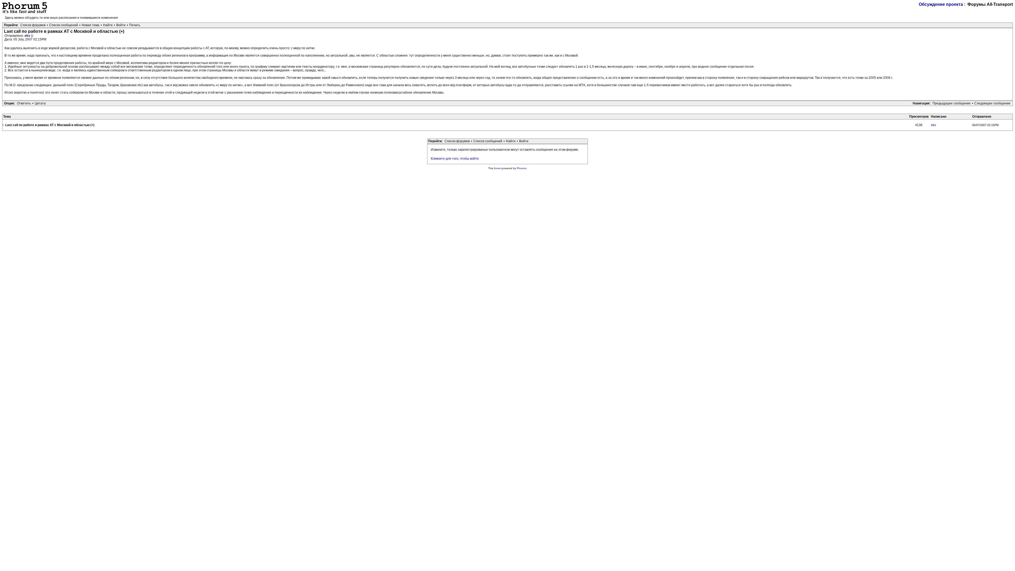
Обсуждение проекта (941, 4)
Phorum (521, 168)
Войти (121, 25)
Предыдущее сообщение (952, 103)
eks (28, 36)
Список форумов (32, 25)
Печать (134, 25)
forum (497, 168)
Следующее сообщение (992, 103)
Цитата (40, 103)
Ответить (24, 103)
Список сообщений (63, 25)
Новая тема (90, 25)
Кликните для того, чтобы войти (455, 158)
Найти (108, 25)
